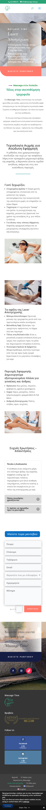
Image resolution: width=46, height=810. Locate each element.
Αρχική (15, 777)
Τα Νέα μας (31, 783)
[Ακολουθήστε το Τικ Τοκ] (29, 671)
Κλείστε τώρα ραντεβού (22, 534)
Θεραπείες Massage (21, 780)
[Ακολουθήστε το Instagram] (21, 671)
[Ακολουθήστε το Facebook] (13, 671)
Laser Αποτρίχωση (15, 783)
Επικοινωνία (15, 786)
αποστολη (32, 609)
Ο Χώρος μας (26, 777)
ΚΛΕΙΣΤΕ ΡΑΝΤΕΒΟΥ (20, 71)
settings (26, 802)
